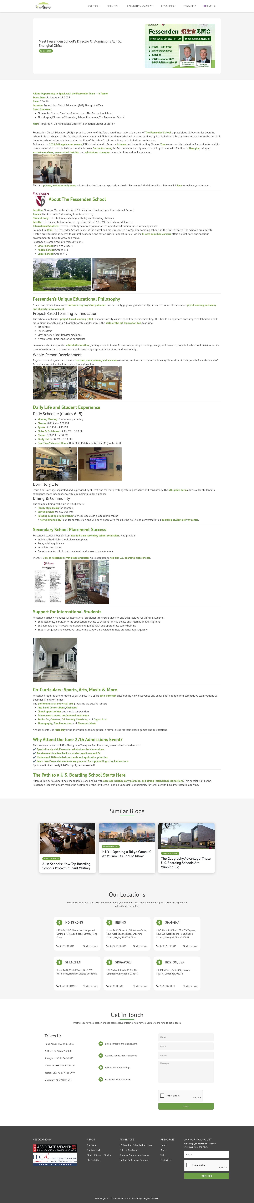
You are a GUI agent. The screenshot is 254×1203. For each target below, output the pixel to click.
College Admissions (129, 1150)
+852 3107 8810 (66, 946)
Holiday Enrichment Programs (134, 1160)
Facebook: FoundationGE (117, 1079)
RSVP (64, 765)
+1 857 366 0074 (167, 986)
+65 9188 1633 (116, 986)
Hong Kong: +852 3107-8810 (59, 1043)
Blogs (163, 1150)
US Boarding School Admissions (136, 1145)
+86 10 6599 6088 (117, 946)
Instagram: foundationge (117, 1067)
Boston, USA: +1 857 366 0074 (60, 1072)
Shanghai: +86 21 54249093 (59, 1058)
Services (113, 6)
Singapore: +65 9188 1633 (58, 1079)
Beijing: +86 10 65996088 (58, 1051)
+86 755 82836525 (68, 986)
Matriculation (93, 1160)
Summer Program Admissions (134, 1155)
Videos (164, 1155)
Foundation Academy (139, 6)
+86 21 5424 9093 (167, 946)
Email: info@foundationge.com (121, 1043)
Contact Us (189, 6)
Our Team (91, 1145)
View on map (92, 946)
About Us (93, 6)
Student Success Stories (99, 1155)
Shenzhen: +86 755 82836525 (60, 1065)
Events (164, 1145)
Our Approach (94, 1150)
